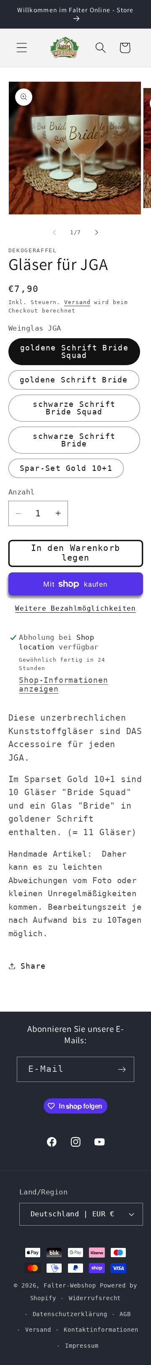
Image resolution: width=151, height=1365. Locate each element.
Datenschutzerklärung (70, 1314)
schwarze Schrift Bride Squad (74, 408)
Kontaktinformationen (101, 1329)
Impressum (82, 1345)
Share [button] (33, 966)
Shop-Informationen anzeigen (63, 684)
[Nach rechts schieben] (97, 232)
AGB (125, 1314)
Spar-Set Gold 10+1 (66, 468)
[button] (22, 48)
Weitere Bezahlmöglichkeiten (75, 608)
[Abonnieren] (122, 1069)
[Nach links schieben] (54, 232)
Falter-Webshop (70, 1285)
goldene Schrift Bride (74, 379)
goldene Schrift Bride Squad (74, 351)
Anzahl (21, 492)
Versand (77, 302)
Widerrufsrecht (95, 1298)
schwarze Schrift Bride (74, 440)
